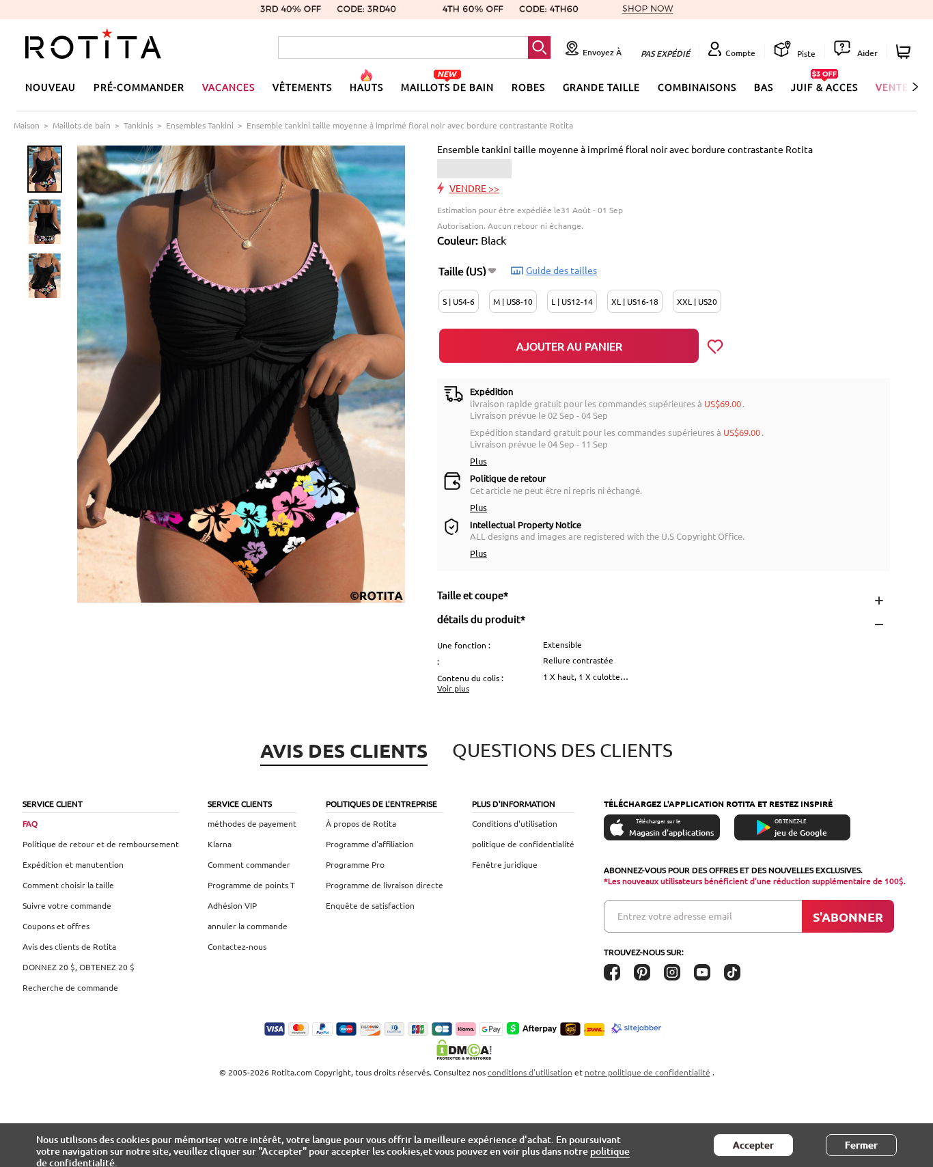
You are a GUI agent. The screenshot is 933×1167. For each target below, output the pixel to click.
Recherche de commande (70, 987)
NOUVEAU (50, 87)
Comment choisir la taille (68, 884)
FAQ (30, 823)
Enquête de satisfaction (370, 905)
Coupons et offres (56, 925)
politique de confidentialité (523, 843)
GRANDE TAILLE (601, 87)
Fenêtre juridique (505, 864)
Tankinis (138, 125)
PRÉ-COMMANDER (139, 87)
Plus (478, 461)
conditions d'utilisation (530, 1072)
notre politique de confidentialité (647, 1072)
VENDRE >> (474, 188)
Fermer (861, 1144)
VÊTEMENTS (302, 87)
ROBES (528, 87)
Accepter (753, 1144)
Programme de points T (251, 884)
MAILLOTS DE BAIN (447, 87)
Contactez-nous (237, 946)
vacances (228, 87)
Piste (805, 53)
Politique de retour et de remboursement (101, 843)
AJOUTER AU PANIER (569, 346)
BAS (763, 87)
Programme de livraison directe (384, 884)
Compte (740, 53)
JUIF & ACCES (824, 87)
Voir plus (453, 688)
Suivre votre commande (67, 905)
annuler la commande (248, 925)
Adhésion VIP (232, 905)
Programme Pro (355, 864)
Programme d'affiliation (370, 843)
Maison (27, 125)
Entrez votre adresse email (674, 915)
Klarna (220, 843)
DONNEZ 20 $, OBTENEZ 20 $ (79, 966)
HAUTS (366, 87)
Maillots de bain (82, 125)
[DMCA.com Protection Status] (466, 1049)
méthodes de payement (252, 823)
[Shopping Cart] (905, 51)
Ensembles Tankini (200, 125)
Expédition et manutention (73, 864)
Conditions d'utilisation (514, 823)
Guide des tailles (561, 270)
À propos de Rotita (361, 823)
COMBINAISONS (697, 87)
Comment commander (249, 864)
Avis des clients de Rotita (69, 946)
